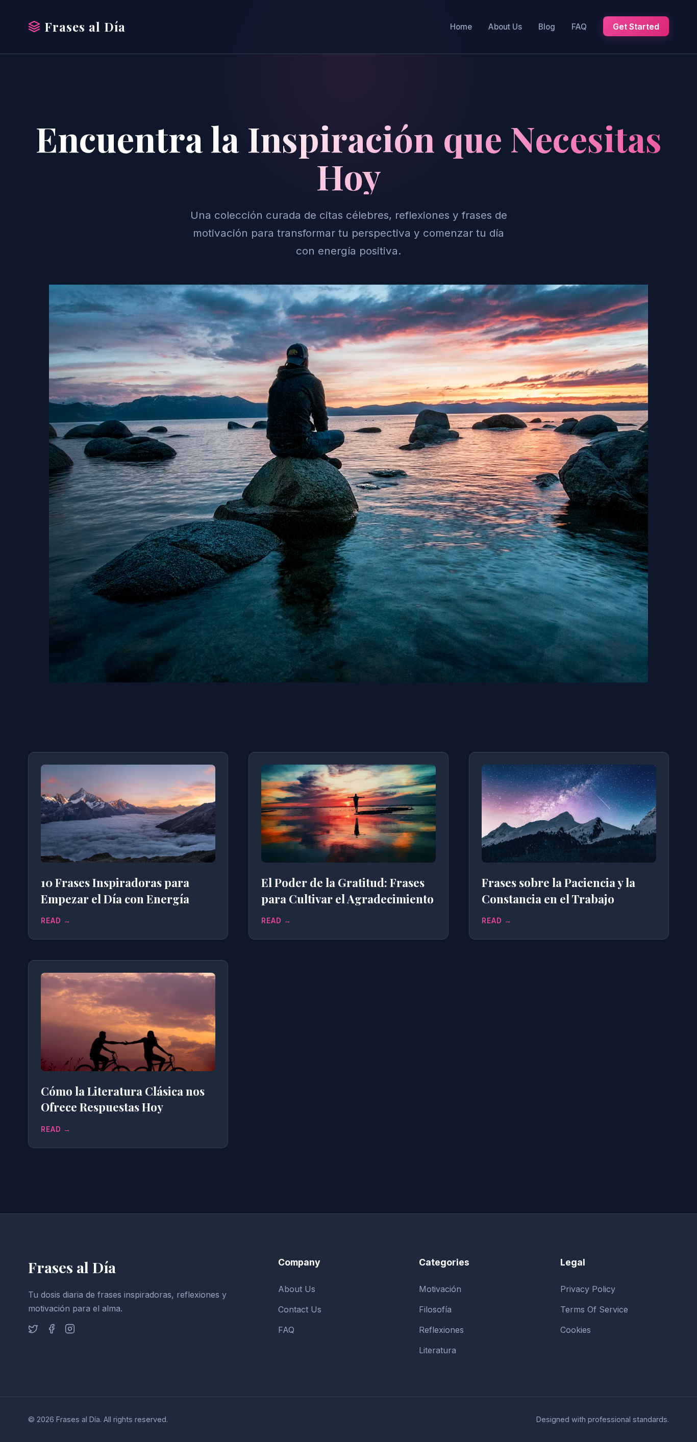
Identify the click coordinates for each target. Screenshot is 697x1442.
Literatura (437, 1350)
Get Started (636, 26)
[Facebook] (51, 1331)
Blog (546, 27)
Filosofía (435, 1309)
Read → (56, 921)
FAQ (579, 27)
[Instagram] (70, 1331)
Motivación (440, 1289)
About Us (505, 27)
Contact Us (299, 1309)
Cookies (575, 1330)
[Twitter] (33, 1331)
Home (461, 27)
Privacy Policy (587, 1289)
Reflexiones (441, 1330)
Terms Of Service (594, 1309)
